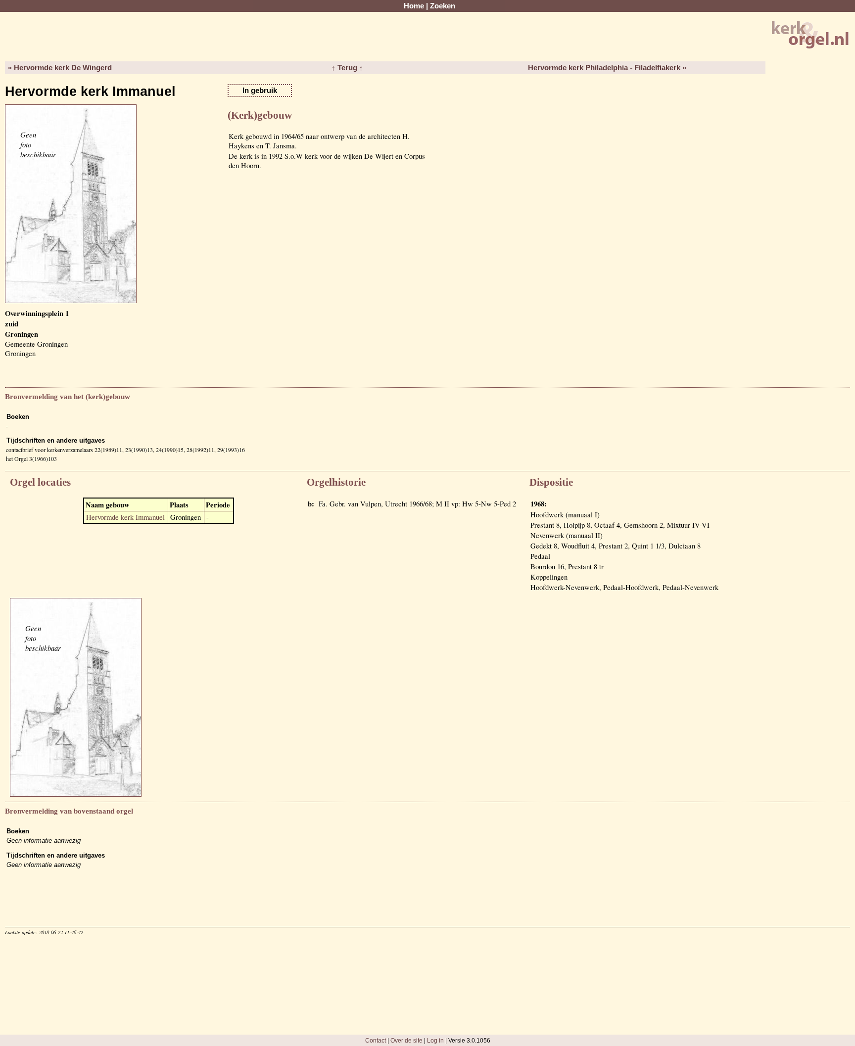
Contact (375, 1040)
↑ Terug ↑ (347, 68)
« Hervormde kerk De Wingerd (60, 68)
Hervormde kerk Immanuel (125, 517)
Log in (435, 1040)
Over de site (406, 1040)
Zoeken (442, 6)
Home (414, 6)
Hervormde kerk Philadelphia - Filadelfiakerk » (607, 68)
